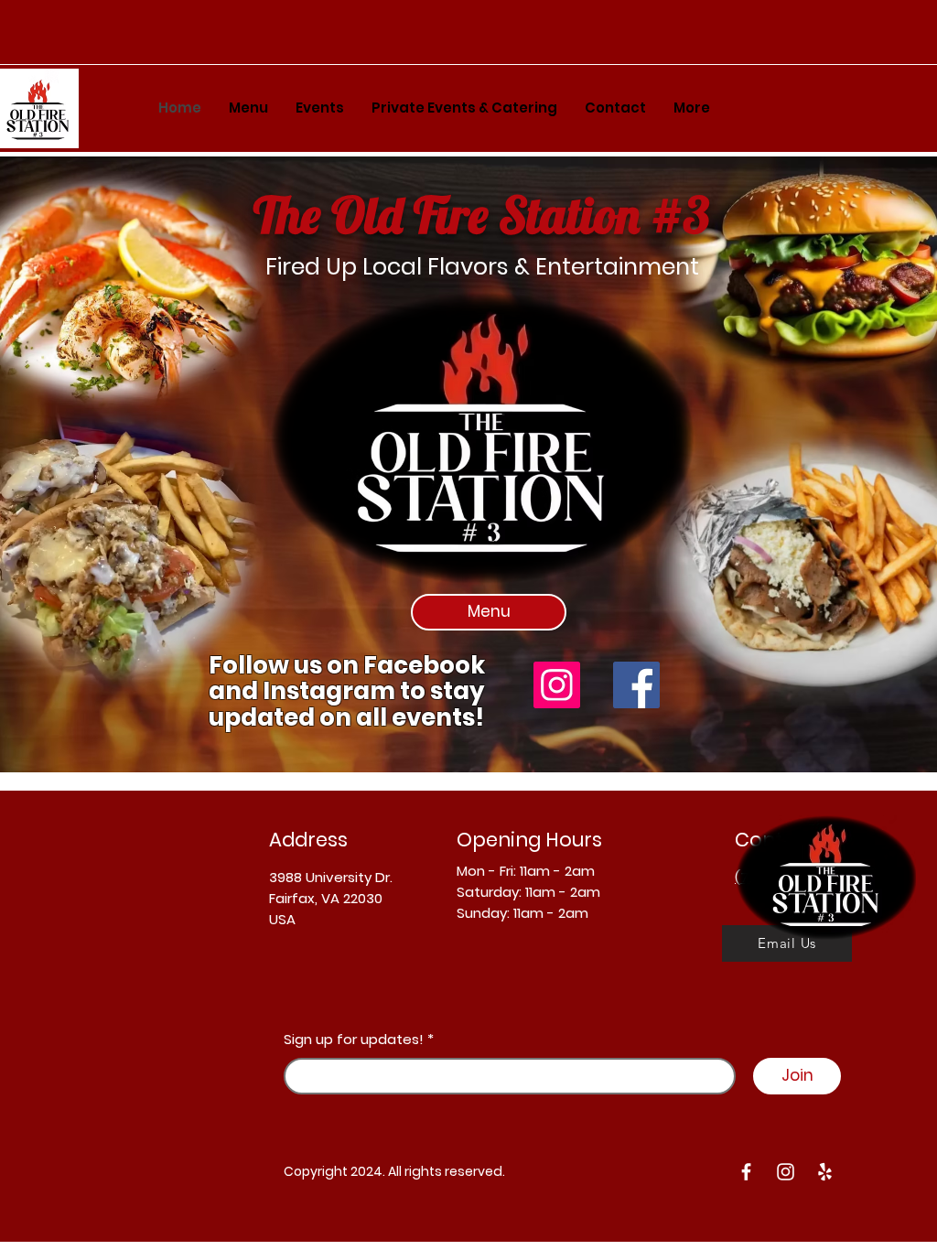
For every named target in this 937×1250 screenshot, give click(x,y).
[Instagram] (556, 685)
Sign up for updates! (354, 1039)
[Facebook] (636, 685)
